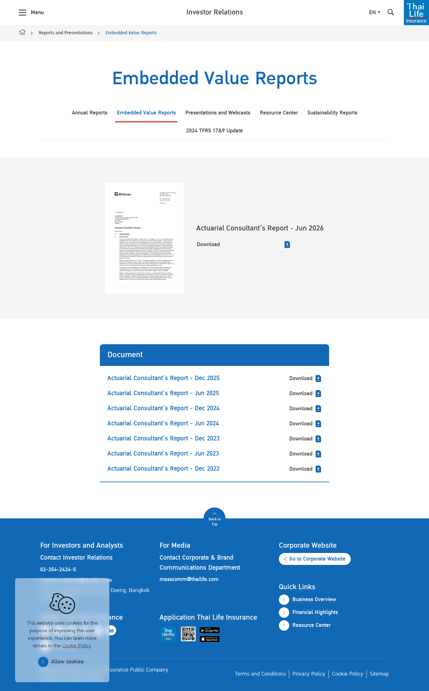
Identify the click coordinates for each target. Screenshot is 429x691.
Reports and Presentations (66, 32)
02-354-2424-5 (58, 569)
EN (372, 12)
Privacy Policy (308, 674)
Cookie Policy (76, 645)
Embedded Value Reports (131, 32)
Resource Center (279, 112)
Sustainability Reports (332, 112)
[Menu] (22, 12)
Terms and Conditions (260, 674)
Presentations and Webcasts (217, 112)
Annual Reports (89, 112)
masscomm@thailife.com (189, 579)
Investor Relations (214, 12)
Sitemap (379, 674)
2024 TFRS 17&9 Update (214, 130)
